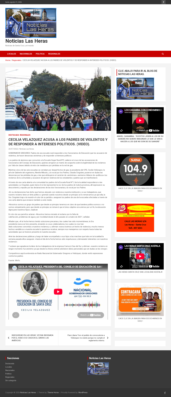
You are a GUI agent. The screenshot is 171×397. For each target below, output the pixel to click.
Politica (40, 54)
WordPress (83, 392)
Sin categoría (10, 380)
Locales (11, 54)
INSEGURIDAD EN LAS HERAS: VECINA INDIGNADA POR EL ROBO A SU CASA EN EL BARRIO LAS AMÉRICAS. (32, 338)
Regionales (54, 54)
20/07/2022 (13, 149)
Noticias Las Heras (26, 41)
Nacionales (26, 54)
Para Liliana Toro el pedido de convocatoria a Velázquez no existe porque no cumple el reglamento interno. (86, 338)
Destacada (14, 135)
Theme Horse (53, 392)
